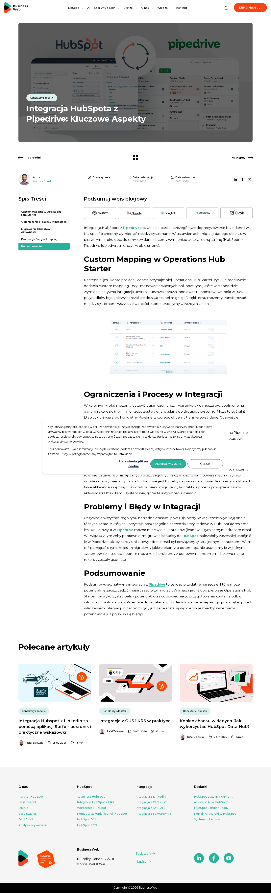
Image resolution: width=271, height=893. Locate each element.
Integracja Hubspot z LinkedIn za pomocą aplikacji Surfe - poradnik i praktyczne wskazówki (54, 726)
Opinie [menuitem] (23, 808)
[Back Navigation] (135, 158)
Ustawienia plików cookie (133, 464)
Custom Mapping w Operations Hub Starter (41, 213)
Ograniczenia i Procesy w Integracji (44, 221)
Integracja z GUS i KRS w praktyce (135, 720)
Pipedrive (131, 228)
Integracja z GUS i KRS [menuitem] (151, 802)
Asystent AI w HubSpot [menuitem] (211, 802)
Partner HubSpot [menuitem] (30, 796)
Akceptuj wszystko (168, 464)
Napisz (141, 861)
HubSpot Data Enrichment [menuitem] (213, 796)
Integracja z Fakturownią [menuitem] (153, 813)
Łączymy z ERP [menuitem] (104, 7)
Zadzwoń (144, 854)
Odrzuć (205, 464)
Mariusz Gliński (43, 181)
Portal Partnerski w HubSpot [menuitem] (215, 813)
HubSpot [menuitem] (73, 7)
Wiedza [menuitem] (162, 7)
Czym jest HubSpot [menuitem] (91, 796)
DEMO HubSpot (250, 7)
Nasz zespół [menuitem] (27, 802)
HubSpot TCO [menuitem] (87, 825)
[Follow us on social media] (199, 858)
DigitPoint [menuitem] (25, 819)
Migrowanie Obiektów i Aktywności (36, 231)
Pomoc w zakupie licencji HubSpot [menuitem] (102, 813)
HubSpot (190, 536)
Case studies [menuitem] (27, 813)
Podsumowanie (31, 246)
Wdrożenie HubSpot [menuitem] (91, 808)
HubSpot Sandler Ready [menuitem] (211, 808)
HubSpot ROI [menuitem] (86, 819)
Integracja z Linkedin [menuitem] (151, 796)
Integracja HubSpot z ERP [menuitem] (95, 802)
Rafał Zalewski (34, 742)
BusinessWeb (148, 887)
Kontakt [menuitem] (181, 7)
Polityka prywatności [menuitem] (33, 825)
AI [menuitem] (88, 7)
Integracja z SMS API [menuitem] (150, 808)
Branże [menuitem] (128, 7)
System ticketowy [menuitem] (207, 819)
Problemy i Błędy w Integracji (39, 239)
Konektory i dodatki (42, 97)
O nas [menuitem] (145, 7)
